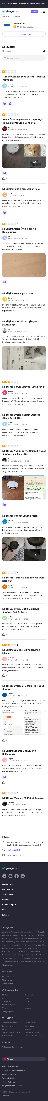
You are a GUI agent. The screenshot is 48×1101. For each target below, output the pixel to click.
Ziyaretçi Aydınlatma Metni (13, 1071)
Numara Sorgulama (9, 1005)
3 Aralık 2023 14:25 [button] (14, 425)
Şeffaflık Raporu (9, 905)
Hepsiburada (29, 995)
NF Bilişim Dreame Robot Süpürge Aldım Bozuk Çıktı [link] (21, 416)
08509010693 (30, 1023)
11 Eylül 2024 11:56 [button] (13, 196)
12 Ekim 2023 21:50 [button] (14, 696)
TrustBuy (5, 1095)
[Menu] (44, 11)
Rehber (5, 900)
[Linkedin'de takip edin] (23, 876)
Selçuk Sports (7, 1036)
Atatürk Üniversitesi (9, 1023)
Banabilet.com (7, 1026)
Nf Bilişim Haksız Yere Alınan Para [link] (21, 189)
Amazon (27, 1008)
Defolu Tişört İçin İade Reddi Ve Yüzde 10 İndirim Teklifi (22, 939)
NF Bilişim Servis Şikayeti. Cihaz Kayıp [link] (23, 386)
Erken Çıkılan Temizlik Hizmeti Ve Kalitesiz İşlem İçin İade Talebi (24, 935)
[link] (4, 178)
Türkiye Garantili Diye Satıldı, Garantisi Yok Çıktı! (23, 78)
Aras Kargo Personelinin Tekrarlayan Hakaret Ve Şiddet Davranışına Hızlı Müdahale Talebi (24, 932)
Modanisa (5, 995)
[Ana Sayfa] (10, 11)
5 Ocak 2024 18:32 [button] (14, 331)
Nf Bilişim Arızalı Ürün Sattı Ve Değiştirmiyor (19, 230)
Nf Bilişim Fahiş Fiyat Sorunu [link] (18, 293)
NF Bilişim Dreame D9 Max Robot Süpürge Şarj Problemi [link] (20, 611)
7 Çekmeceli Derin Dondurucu (13, 1047)
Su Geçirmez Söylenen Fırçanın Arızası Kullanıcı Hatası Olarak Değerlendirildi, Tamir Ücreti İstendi (24, 942)
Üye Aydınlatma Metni (11, 1067)
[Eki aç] (13, 156)
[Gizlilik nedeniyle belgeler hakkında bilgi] (10, 103)
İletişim (5, 915)
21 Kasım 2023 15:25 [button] (14, 587)
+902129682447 (13, 850)
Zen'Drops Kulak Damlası (11, 1033)
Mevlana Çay (29, 1026)
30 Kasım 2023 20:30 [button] (15, 461)
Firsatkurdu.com (8, 976)
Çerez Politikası (8, 1082)
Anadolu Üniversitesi (32, 1033)
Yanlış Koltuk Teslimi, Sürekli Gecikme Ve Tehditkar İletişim (24, 958)
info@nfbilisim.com (14, 855)
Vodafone (5, 1008)
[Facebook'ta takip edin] (16, 876)
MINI (4, 1029)
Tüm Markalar (7, 980)
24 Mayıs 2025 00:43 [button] (15, 129)
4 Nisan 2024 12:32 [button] (14, 239)
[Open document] (4, 103)
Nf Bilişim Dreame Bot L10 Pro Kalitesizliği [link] (19, 752)
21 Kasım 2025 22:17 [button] (14, 86)
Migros (26, 1001)
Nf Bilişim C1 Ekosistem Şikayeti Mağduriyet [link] (20, 323)
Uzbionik (27, 1029)
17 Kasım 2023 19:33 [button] (14, 619)
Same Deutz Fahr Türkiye (33, 1036)
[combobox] (24, 58)
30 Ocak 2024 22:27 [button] (14, 300)
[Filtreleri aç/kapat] (44, 51)
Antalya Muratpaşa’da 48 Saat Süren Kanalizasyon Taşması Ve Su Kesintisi (24, 961)
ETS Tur (27, 1005)
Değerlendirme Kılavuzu (12, 1086)
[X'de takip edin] (4, 876)
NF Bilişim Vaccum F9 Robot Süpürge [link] (23, 798)
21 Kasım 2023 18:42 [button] (14, 522)
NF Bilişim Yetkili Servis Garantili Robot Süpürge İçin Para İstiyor (24, 453)
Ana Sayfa (5, 16)
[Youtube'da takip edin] (10, 876)
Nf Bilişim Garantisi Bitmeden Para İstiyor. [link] (21, 651)
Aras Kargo (6, 1001)
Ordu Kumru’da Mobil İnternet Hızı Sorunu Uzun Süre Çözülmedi (24, 945)
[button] (10, 71)
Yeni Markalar (7, 984)
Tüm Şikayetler (8, 965)
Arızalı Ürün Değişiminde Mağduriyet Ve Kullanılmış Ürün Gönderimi (22, 121)
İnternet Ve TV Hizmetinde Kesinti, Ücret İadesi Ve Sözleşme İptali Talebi (24, 948)
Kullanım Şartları (9, 1074)
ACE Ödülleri (7, 894)
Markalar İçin (7, 889)
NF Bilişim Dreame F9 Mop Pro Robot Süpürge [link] (23, 687)
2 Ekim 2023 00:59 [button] (14, 805)
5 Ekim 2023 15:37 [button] (13, 761)
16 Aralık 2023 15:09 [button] (14, 393)
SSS (4, 910)
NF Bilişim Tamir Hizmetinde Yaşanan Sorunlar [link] (23, 579)
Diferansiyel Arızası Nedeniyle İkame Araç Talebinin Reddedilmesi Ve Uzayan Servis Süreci (24, 955)
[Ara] (40, 12)
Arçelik (4, 998)
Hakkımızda (7, 884)
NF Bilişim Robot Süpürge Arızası (20, 515)
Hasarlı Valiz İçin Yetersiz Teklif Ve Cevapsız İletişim (21, 952)
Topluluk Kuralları (9, 1078)
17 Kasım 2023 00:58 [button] (14, 660)
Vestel (26, 998)
